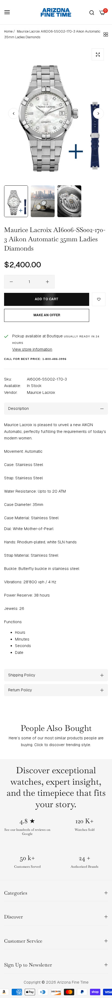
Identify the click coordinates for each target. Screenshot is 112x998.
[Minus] (11, 281)
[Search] (91, 12)
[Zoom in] (98, 54)
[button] (98, 113)
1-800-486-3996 (54, 358)
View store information (32, 349)
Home (8, 31)
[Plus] (47, 281)
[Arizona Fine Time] (56, 12)
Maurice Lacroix (41, 392)
